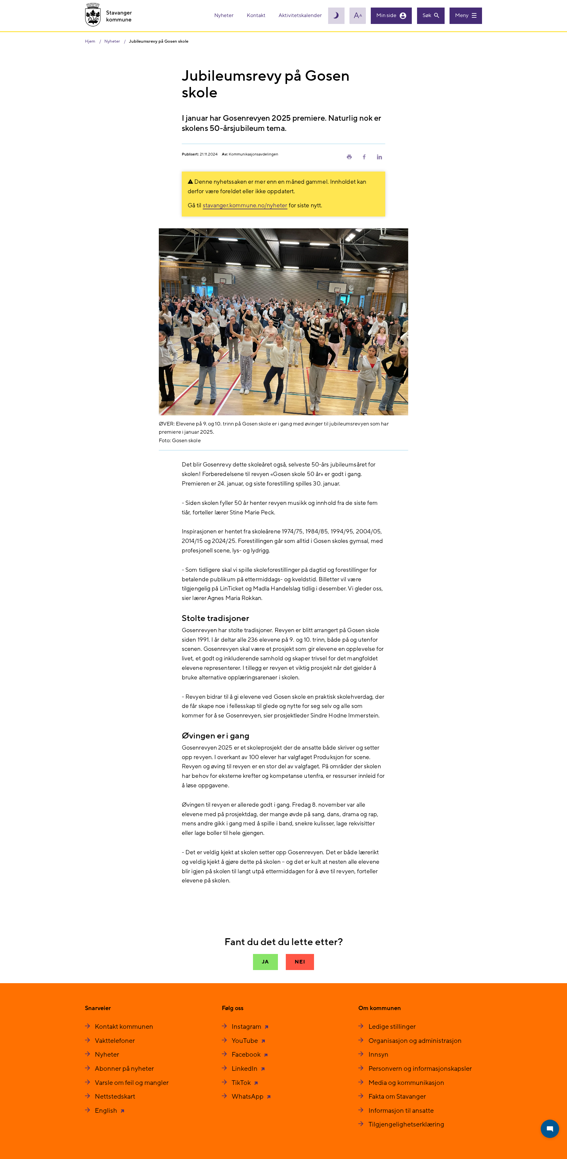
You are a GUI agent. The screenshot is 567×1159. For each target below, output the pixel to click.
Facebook (247, 1054)
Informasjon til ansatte (401, 1110)
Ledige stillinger (392, 1026)
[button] (349, 156)
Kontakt (256, 15)
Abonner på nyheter (124, 1068)
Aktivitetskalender (300, 15)
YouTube (245, 1041)
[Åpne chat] (550, 1129)
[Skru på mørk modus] (336, 16)
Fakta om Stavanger (397, 1096)
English (106, 1110)
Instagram (247, 1026)
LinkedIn (245, 1068)
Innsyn (378, 1054)
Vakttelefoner (115, 1041)
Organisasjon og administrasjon (415, 1041)
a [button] (358, 15)
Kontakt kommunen (124, 1026)
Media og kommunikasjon (406, 1083)
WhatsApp (248, 1096)
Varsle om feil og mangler (132, 1083)
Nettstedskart (115, 1096)
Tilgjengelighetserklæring (406, 1124)
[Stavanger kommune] (108, 15)
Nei (300, 962)
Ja (265, 962)
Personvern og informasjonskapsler (420, 1068)
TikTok (242, 1083)
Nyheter (224, 15)
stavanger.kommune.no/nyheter (245, 205)
